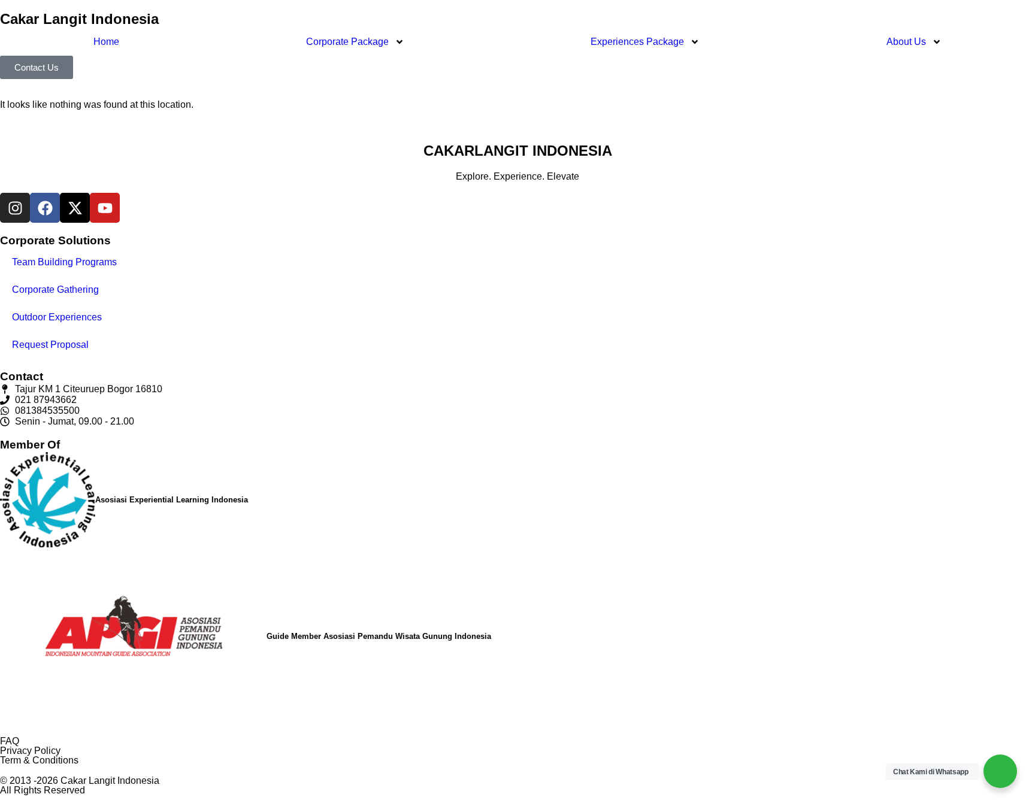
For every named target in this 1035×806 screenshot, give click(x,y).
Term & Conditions (39, 760)
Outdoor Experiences (57, 317)
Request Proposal (50, 345)
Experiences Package (637, 42)
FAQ (9, 741)
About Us (906, 42)
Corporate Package (347, 42)
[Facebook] (45, 208)
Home (106, 42)
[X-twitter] (75, 208)
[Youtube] (105, 208)
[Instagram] (15, 208)
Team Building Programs (64, 262)
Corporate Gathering (55, 289)
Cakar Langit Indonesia (79, 19)
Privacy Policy (30, 751)
